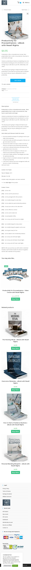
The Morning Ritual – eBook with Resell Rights (15, 340)
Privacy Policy (6, 488)
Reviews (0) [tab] (15, 102)
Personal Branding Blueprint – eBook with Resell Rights (16, 465)
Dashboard (5, 519)
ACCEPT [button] (15, 565)
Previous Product (7, 9)
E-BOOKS (6, 90)
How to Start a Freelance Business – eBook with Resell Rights (15, 424)
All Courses (5, 517)
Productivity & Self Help (11, 88)
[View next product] (28, 10)
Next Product (24, 9)
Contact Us (5, 527)
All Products (5, 511)
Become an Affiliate (7, 525)
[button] (27, 14)
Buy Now (18, 80)
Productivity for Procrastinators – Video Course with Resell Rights (15, 291)
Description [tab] (15, 99)
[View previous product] (3, 10)
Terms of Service (7, 491)
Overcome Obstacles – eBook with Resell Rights (15, 382)
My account (5, 514)
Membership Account (8, 522)
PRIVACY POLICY (7, 565)
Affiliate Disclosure (7, 496)
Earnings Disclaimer (7, 494)
